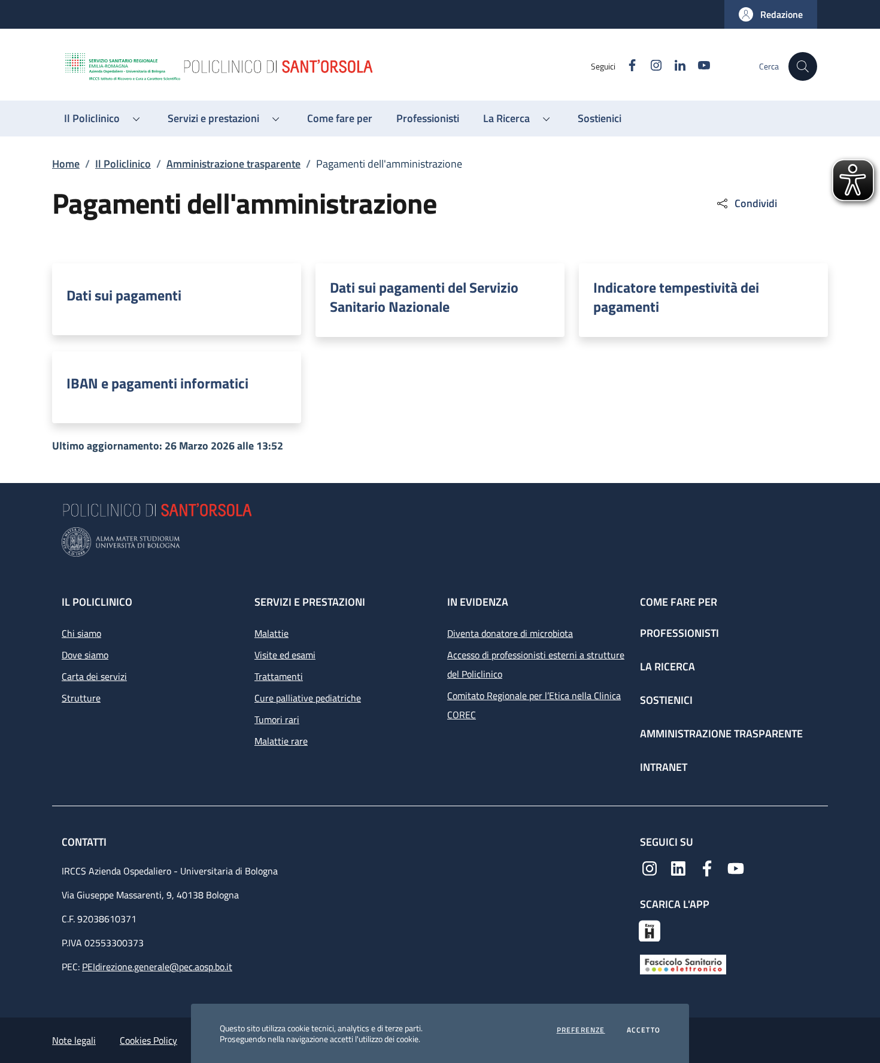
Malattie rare (281, 741)
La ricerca (667, 666)
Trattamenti (278, 676)
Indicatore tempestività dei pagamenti (676, 297)
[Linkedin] (678, 867)
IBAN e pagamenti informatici (157, 383)
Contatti (85, 842)
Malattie (271, 633)
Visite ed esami (284, 655)
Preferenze (581, 1030)
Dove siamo (85, 655)
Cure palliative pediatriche (307, 698)
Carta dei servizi (94, 676)
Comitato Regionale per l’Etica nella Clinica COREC (534, 705)
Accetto (643, 1030)
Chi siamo (81, 633)
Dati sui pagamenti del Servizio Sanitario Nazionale (424, 297)
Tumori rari (276, 719)
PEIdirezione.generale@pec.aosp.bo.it (157, 966)
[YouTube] (735, 867)
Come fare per (678, 602)
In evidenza (477, 602)
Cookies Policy (148, 1040)
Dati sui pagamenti (123, 295)
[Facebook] (707, 867)
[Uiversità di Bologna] (440, 542)
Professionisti (679, 633)
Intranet (663, 767)
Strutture (81, 698)
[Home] (327, 66)
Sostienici (666, 700)
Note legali (74, 1040)
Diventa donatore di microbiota (510, 633)
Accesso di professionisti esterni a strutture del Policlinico (535, 664)
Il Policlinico (123, 164)
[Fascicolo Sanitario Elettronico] (683, 963)
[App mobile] (649, 929)
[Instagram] (649, 867)
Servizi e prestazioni (309, 602)
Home (66, 164)
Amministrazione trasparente (233, 164)
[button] (770, 14)
